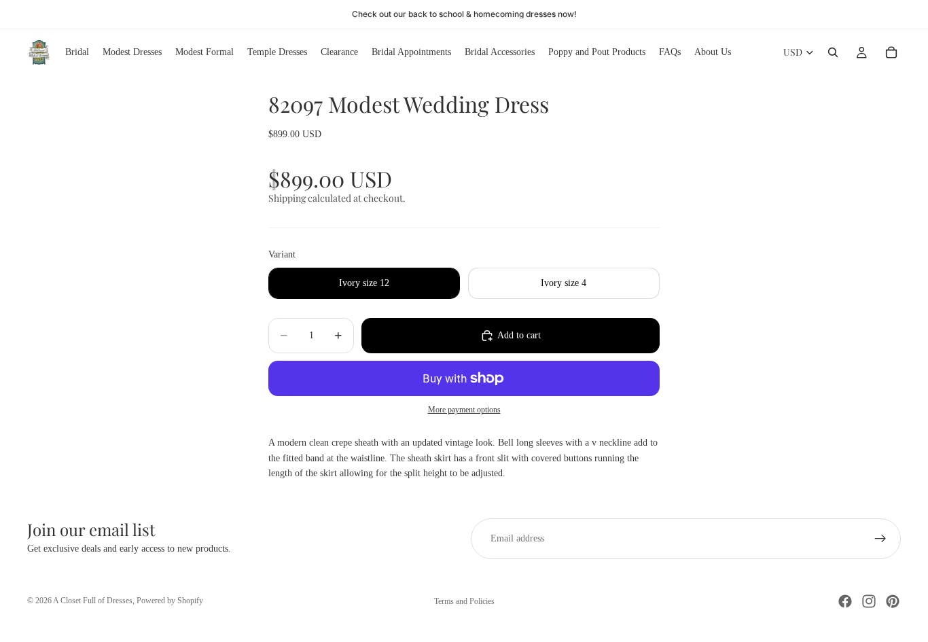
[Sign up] (880, 538)
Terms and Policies (464, 601)
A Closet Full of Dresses (92, 600)
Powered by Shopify (170, 600)
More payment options (464, 410)
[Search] (833, 52)
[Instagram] (869, 601)
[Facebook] (845, 601)
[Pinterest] (893, 601)
